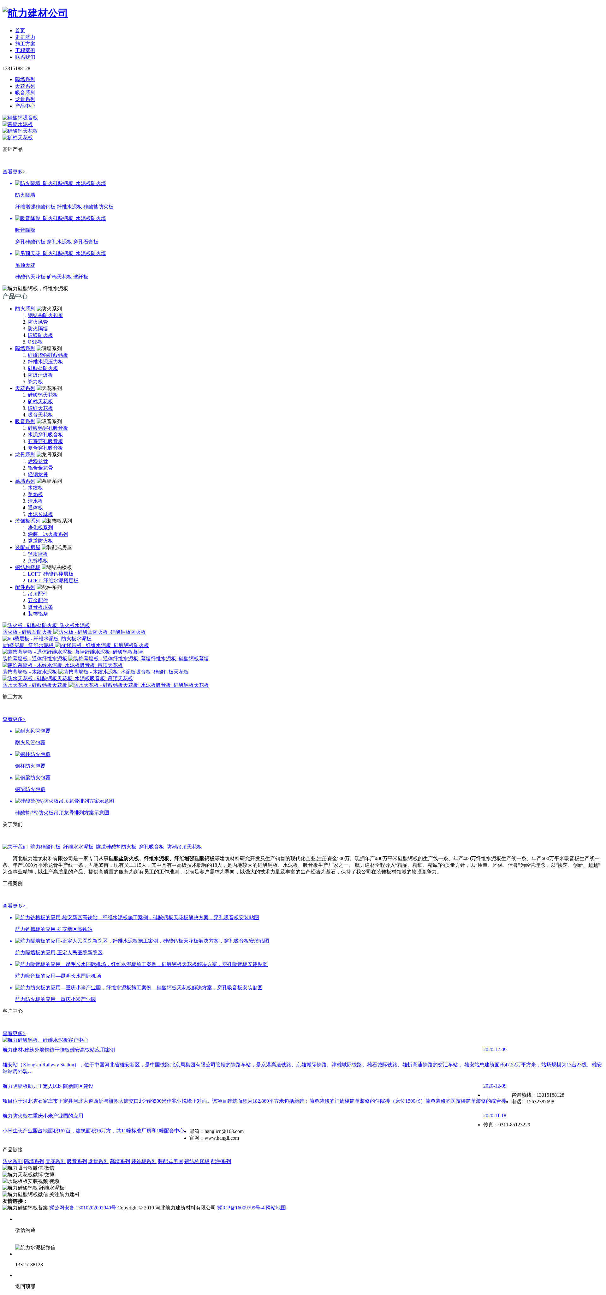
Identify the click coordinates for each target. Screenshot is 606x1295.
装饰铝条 (38, 613)
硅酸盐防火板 (43, 368)
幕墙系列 (25, 481)
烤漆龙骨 (38, 461)
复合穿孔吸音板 (45, 448)
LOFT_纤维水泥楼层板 (53, 580)
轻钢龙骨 (38, 474)
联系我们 (25, 57)
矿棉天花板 (40, 401)
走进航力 (25, 37)
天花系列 (25, 388)
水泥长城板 (40, 514)
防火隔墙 (38, 328)
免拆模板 (38, 560)
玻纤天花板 (40, 408)
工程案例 (25, 50)
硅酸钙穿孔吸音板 (48, 428)
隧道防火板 (40, 540)
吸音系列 (25, 421)
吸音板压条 (40, 607)
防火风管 (38, 322)
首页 (20, 30)
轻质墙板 (38, 554)
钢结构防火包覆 (45, 315)
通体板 (35, 507)
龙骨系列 (25, 454)
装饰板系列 (27, 521)
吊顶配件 (38, 594)
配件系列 (25, 587)
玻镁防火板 (40, 335)
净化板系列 (40, 527)
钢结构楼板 (27, 567)
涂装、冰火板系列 (48, 534)
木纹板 (35, 487)
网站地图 (276, 1207)
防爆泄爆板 (40, 375)
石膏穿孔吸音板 (45, 441)
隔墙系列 (25, 348)
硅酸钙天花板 (43, 395)
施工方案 (25, 43)
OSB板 (35, 342)
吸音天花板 (40, 414)
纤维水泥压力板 (45, 361)
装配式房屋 (27, 547)
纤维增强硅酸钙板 (48, 355)
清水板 (35, 501)
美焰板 (35, 494)
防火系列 (25, 308)
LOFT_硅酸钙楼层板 (51, 574)
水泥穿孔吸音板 (45, 434)
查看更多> (14, 171)
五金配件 (38, 600)
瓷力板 (35, 381)
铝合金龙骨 (40, 468)
